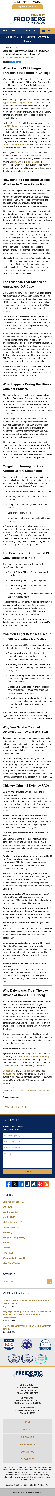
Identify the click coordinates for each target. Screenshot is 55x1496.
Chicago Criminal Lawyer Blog (27, 19)
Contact (29, 31)
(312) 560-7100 (28, 1071)
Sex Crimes (11, 1212)
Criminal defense (13, 1202)
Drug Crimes (11, 1227)
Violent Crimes (12, 1222)
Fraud (8, 1253)
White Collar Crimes (14, 1258)
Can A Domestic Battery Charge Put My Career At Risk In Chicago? (26, 1301)
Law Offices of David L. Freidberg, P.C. (34, 1485)
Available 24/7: (28, 4)
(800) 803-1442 (12, 1074)
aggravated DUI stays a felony (17, 103)
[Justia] (27, 1184)
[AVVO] (34, 1184)
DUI (12, 1088)
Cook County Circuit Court (16, 144)
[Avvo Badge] (45, 1345)
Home (4, 31)
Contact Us (27, 1452)
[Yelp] (40, 1184)
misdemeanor (32, 162)
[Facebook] (9, 1184)
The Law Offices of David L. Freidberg (31, 1056)
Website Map (27, 1444)
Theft (7, 1232)
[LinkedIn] (21, 1184)
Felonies (9, 1243)
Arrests (8, 1248)
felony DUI (16, 162)
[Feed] (46, 1184)
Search (49, 1281)
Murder (9, 1217)
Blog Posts (27, 1459)
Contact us (8, 1071)
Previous (8, 1107)
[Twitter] (15, 1184)
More (49, 31)
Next (25, 1107)
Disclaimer (27, 1437)
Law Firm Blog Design (26, 1492)
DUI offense (12, 126)
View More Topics (11, 1263)
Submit (27, 1171)
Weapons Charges (14, 1237)
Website (16, 31)
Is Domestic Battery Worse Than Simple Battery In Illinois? (27, 1327)
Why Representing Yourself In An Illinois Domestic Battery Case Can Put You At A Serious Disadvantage (27, 1314)
